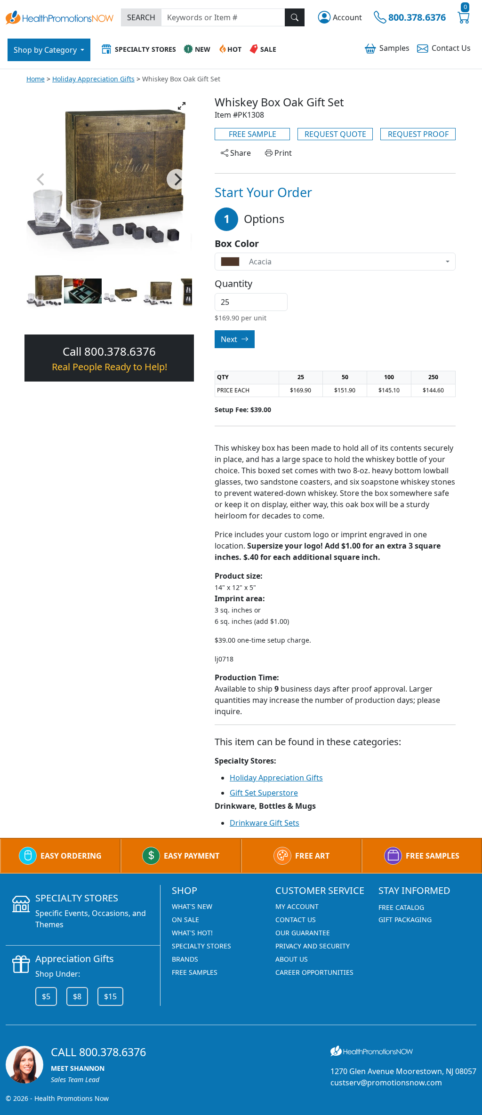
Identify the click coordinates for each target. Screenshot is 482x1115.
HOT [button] (234, 49)
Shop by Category (46, 50)
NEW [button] (202, 49)
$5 (46, 996)
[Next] (177, 179)
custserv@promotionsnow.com (386, 1082)
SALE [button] (268, 49)
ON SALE (185, 919)
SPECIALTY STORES (201, 945)
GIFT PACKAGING (405, 919)
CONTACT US (295, 919)
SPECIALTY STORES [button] (145, 49)
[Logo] (59, 16)
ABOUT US (291, 959)
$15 (110, 996)
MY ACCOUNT (297, 906)
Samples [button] (394, 48)
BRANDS (185, 959)
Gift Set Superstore (264, 793)
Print (282, 153)
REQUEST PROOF (418, 134)
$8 (77, 996)
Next (230, 339)
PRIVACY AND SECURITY (312, 945)
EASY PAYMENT (191, 856)
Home (35, 78)
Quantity (233, 283)
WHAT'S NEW (192, 906)
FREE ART (312, 856)
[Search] (295, 17)
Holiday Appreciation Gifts (93, 78)
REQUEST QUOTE (335, 134)
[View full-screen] (181, 106)
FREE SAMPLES (432, 856)
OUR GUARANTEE (302, 932)
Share (239, 153)
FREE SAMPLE (252, 134)
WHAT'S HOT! (192, 932)
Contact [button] (451, 48)
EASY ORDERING (71, 856)
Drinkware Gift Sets (264, 823)
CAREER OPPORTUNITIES (314, 972)
